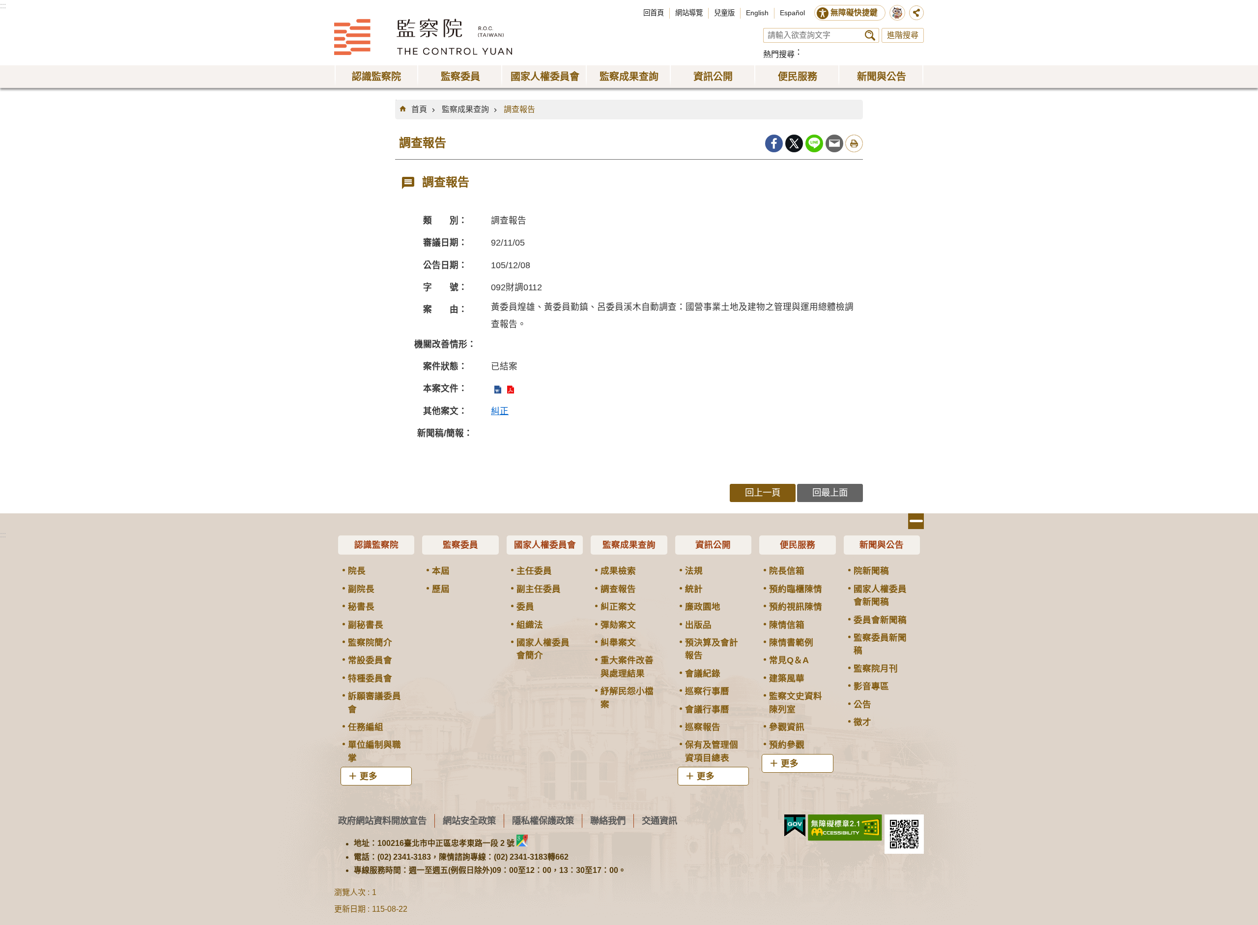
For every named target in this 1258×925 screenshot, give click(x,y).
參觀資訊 (786, 727)
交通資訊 (659, 820)
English (757, 13)
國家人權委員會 (545, 545)
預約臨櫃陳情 (795, 589)
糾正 (500, 411)
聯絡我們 (608, 820)
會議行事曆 (707, 709)
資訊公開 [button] (713, 76)
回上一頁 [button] (762, 492)
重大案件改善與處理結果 (627, 666)
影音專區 (871, 686)
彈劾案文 (618, 625)
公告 (862, 704)
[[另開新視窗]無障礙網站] (845, 827)
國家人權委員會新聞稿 (880, 595)
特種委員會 (370, 678)
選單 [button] (916, 521)
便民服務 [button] (797, 76)
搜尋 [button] (870, 35)
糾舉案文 (618, 642)
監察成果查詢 (465, 109)
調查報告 (519, 109)
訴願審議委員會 (374, 702)
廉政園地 (702, 607)
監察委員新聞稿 (880, 644)
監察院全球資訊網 (423, 36)
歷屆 (441, 589)
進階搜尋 (902, 35)
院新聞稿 (871, 571)
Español (792, 13)
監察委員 (460, 545)
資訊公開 (713, 545)
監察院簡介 (370, 642)
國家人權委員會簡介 (543, 649)
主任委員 (534, 571)
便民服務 (797, 545)
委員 (525, 607)
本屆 (441, 571)
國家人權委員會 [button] (545, 76)
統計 (694, 589)
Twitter (794, 143)
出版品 (698, 625)
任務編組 (365, 727)
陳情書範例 (791, 642)
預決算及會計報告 (711, 649)
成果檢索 (618, 571)
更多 (368, 776)
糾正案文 (618, 607)
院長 (357, 571)
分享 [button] (916, 12)
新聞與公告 (881, 545)
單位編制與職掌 (374, 751)
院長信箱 (786, 571)
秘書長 (361, 607)
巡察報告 (702, 727)
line (814, 143)
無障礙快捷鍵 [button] (854, 12)
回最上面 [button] (830, 492)
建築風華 (786, 678)
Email (834, 143)
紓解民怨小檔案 (627, 697)
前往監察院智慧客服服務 (897, 13)
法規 (694, 571)
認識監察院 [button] (376, 76)
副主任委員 (538, 589)
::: (3, 5)
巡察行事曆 (707, 691)
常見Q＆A (789, 660)
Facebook (774, 143)
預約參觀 (786, 745)
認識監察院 (376, 545)
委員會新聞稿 (880, 620)
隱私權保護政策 (543, 820)
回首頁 (653, 13)
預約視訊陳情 (795, 607)
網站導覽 (689, 13)
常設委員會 (370, 660)
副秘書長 (365, 625)
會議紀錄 (702, 673)
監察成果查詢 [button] (629, 76)
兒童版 (724, 13)
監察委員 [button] (460, 76)
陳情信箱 (786, 625)
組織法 (529, 625)
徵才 (862, 722)
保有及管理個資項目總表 (711, 751)
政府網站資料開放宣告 (382, 820)
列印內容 (854, 143)
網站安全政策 (469, 820)
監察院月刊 (876, 668)
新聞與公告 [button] (881, 76)
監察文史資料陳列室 (795, 702)
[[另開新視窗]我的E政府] (794, 825)
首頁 (419, 109)
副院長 (361, 589)
